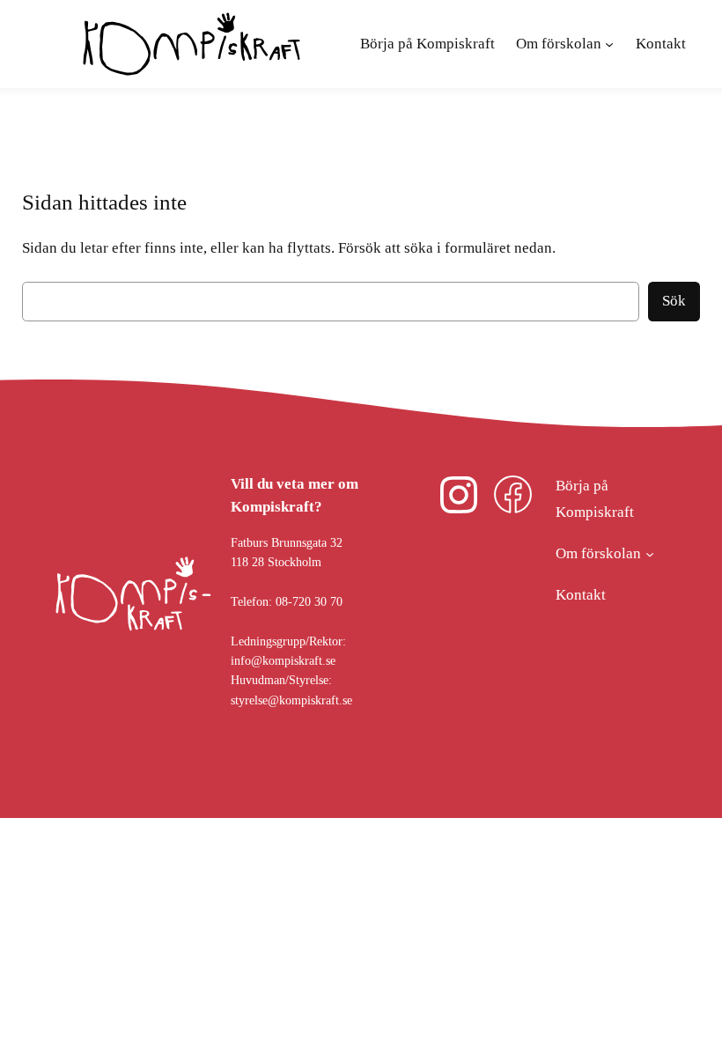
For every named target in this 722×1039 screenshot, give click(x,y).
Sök (674, 300)
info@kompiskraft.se (283, 660)
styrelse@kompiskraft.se (291, 700)
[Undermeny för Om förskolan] (649, 553)
